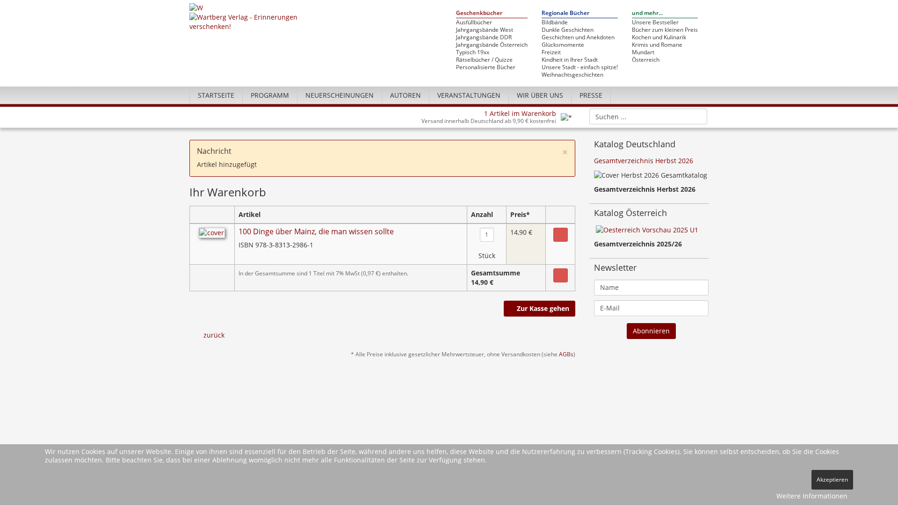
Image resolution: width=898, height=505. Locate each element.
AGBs (566, 354)
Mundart (643, 52)
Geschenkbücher (479, 13)
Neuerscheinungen (339, 95)
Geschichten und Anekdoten (578, 37)
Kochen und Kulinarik (659, 37)
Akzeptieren (832, 479)
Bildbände (555, 22)
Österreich (645, 60)
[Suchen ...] (697, 116)
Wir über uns (540, 95)
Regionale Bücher (565, 13)
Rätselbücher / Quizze (484, 60)
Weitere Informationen (811, 495)
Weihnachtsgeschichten (572, 75)
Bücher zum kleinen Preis (665, 30)
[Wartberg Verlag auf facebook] (699, 95)
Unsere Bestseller (655, 22)
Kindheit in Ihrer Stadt (570, 60)
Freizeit (551, 52)
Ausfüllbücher (474, 22)
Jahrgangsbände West (484, 30)
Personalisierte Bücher (485, 67)
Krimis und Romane (657, 45)
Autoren (405, 95)
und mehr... (647, 13)
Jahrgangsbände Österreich (492, 45)
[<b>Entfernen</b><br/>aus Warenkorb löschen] (560, 235)
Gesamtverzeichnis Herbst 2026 (643, 160)
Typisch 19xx (472, 52)
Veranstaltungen (468, 95)
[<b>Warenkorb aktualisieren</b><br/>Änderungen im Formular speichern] (560, 275)
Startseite (216, 95)
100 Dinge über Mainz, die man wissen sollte (316, 231)
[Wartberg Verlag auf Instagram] (683, 95)
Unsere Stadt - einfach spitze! (580, 67)
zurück (213, 335)
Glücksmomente (563, 45)
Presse (590, 95)
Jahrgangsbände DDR (484, 37)
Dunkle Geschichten (568, 30)
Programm (270, 95)
